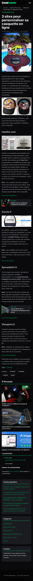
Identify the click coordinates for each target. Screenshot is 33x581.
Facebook (21, 371)
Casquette (9, 367)
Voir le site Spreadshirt (9, 318)
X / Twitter (12, 371)
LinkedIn (5, 375)
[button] (29, 3)
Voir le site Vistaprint (9, 355)
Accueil (5, 7)
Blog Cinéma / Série (9, 527)
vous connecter (14, 471)
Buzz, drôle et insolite (10, 537)
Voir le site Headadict (9, 195)
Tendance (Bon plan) (15, 7)
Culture (5, 541)
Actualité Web (7, 523)
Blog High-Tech (8, 530)
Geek (9, 2)
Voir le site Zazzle (8, 261)
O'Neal (7, 458)
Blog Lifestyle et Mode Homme (12, 534)
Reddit (13, 375)
